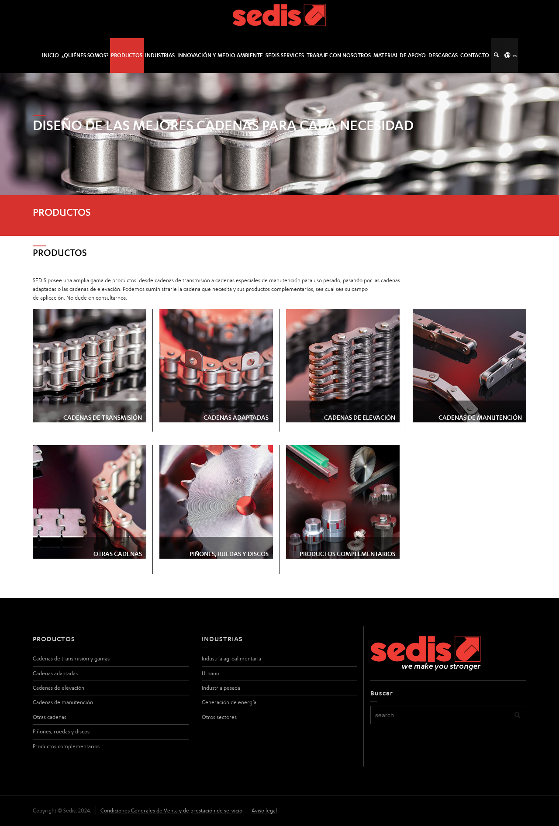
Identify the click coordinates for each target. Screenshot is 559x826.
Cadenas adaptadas (55, 673)
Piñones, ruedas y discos (61, 731)
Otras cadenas (49, 717)
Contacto (474, 55)
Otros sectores (219, 717)
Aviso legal (264, 810)
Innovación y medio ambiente (220, 55)
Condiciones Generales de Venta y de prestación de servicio (171, 810)
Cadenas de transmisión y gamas (71, 658)
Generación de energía (229, 702)
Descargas (443, 55)
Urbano (210, 673)
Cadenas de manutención (63, 702)
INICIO (50, 55)
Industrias (160, 55)
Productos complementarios (66, 746)
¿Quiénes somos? (85, 55)
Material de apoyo (399, 55)
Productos (126, 55)
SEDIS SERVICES (285, 55)
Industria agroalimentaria (231, 658)
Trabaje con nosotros (339, 55)
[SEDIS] (280, 18)
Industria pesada (221, 687)
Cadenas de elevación (58, 687)
